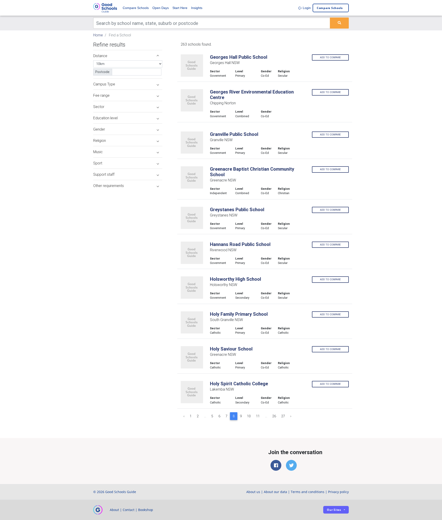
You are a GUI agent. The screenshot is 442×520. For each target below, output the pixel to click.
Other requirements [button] (108, 185)
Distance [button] (100, 55)
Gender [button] (99, 129)
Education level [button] (105, 118)
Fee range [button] (101, 95)
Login (306, 8)
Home (98, 35)
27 (283, 416)
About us (253, 492)
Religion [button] (99, 140)
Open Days (160, 8)
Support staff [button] (103, 174)
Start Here (179, 8)
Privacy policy (338, 492)
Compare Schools (136, 8)
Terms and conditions (307, 492)
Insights (196, 8)
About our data (275, 492)
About (114, 510)
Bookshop (145, 510)
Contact (128, 510)
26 (274, 416)
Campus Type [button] (104, 84)
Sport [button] (97, 163)
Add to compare (330, 57)
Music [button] (98, 151)
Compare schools (330, 8)
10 (249, 416)
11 (258, 416)
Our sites (334, 510)
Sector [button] (98, 106)
